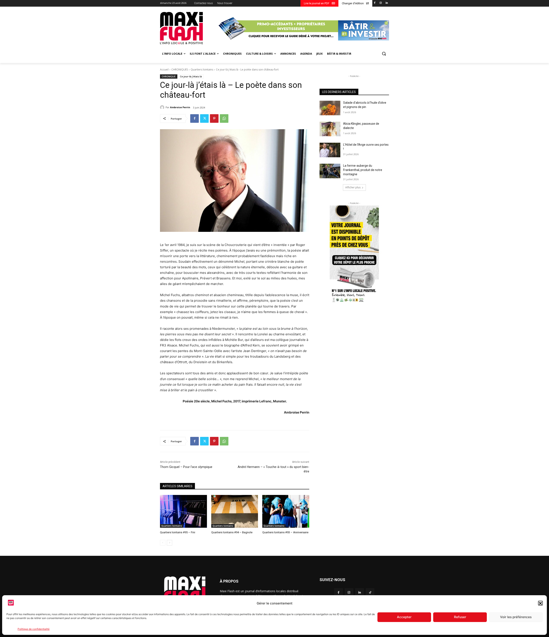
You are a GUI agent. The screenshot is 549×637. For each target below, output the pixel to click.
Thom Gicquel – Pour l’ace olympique (186, 467)
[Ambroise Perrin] (163, 107)
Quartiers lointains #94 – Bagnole (231, 532)
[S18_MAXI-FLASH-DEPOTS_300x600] (354, 254)
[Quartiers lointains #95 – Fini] (183, 511)
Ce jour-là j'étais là (191, 76)
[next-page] (169, 543)
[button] (540, 603)
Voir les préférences (516, 617)
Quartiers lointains (202, 69)
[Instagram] (380, 3)
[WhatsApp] (224, 118)
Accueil (164, 69)
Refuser (460, 617)
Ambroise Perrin (180, 107)
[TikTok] (370, 592)
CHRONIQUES (179, 69)
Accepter (404, 617)
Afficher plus (352, 187)
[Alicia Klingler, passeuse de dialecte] (330, 129)
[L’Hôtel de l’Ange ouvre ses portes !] (330, 150)
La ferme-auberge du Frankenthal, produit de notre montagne (362, 170)
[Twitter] (204, 118)
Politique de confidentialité (34, 629)
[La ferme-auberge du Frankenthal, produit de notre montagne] (330, 171)
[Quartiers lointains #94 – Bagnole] (234, 511)
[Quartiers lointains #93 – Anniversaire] (285, 511)
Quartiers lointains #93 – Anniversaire (285, 532)
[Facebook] (374, 3)
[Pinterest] (214, 118)
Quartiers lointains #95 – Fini (177, 532)
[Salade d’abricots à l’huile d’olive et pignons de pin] (330, 108)
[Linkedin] (386, 3)
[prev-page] (162, 543)
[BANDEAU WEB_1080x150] (303, 28)
